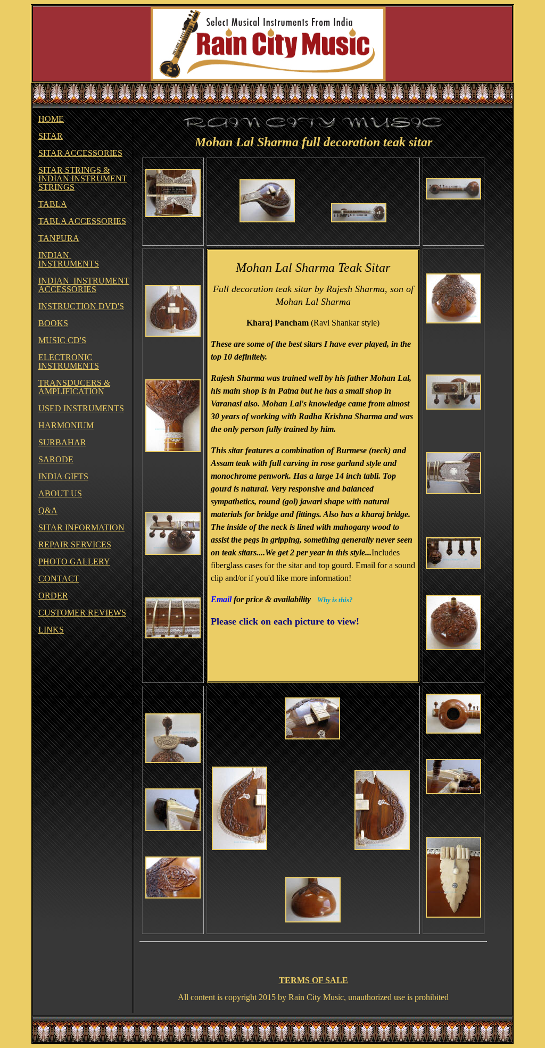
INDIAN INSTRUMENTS (68, 259)
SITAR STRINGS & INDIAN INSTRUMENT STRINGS (82, 178)
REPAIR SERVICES (74, 544)
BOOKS (53, 323)
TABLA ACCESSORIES (82, 221)
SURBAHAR (62, 442)
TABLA (52, 204)
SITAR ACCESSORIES (80, 152)
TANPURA (58, 238)
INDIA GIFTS (63, 476)
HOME (51, 118)
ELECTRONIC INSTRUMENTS (68, 361)
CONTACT (58, 578)
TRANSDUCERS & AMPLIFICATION (74, 387)
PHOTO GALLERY (74, 561)
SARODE (55, 459)
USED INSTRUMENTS (81, 408)
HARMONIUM (66, 425)
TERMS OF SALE (313, 980)
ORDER (53, 595)
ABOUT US (60, 493)
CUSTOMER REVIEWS (82, 612)
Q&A (47, 510)
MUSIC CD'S (62, 340)
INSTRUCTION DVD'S (81, 306)
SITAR (50, 135)
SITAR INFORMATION (81, 527)
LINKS (51, 629)
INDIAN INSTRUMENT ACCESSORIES (83, 285)
